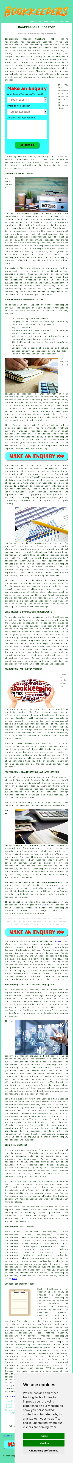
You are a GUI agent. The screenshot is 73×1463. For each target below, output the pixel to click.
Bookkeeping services (17, 941)
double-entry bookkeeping (34, 1350)
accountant (41, 277)
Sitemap (7, 1436)
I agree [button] (44, 1435)
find (16, 1232)
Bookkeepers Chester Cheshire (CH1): (31, 39)
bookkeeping (61, 1273)
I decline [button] (44, 1443)
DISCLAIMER (64, 22)
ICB (44, 905)
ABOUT (46, 22)
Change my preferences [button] (43, 1450)
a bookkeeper (30, 165)
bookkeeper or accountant (39, 77)
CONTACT (54, 22)
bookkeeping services (27, 965)
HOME (32, 22)
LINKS (39, 22)
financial (34, 1267)
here (14, 1279)
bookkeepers (21, 973)
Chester (58, 941)
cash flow (61, 1174)
